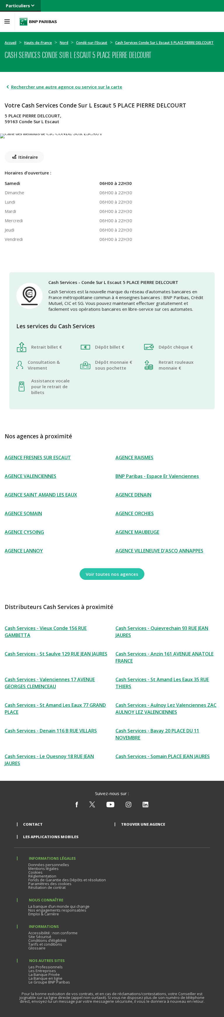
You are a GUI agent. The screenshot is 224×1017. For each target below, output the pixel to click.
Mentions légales (43, 868)
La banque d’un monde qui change (59, 906)
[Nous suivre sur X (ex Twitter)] (92, 805)
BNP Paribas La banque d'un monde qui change (38, 21)
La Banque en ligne (45, 978)
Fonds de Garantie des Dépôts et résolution (67, 879)
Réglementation (42, 876)
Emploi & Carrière (43, 914)
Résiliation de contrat (47, 887)
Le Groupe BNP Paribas (49, 982)
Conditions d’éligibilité (47, 940)
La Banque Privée (44, 974)
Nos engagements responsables (57, 910)
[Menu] (7, 22)
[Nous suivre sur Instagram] (128, 805)
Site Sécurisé (39, 936)
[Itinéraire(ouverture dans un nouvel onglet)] (112, 134)
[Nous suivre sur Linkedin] (145, 805)
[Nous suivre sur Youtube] (110, 805)
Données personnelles (48, 864)
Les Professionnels (46, 967)
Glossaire (37, 948)
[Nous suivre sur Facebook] (77, 805)
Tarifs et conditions (45, 944)
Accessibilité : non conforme (53, 932)
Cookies (35, 872)
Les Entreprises (42, 970)
